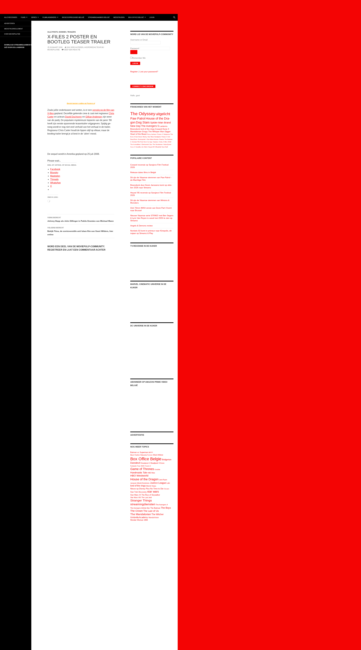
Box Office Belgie (145, 458)
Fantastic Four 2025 (137, 466)
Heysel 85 (151, 147)
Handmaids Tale (138, 472)
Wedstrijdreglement (13, 29)
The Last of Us (151, 510)
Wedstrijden (119, 17)
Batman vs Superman (139, 452)
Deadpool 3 (155, 463)
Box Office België (136, 17)
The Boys (166, 507)
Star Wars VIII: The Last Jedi (141, 497)
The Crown (136, 510)
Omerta (161, 139)
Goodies (62, 32)
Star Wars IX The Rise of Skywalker (145, 495)
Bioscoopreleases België (73, 17)
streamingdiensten (142, 504)
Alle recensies (10, 17)
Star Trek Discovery (138, 492)
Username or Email (139, 40)
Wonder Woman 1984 (139, 520)
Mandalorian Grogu (139, 131)
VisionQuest (167, 144)
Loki (168, 483)
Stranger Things (141, 500)
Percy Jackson (152, 134)
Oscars (166, 489)
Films (23, 17)
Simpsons (166, 134)
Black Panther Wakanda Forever (141, 455)
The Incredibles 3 (136, 144)
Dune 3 (166, 129)
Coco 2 (132, 147)
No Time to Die (156, 489)
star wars (153, 491)
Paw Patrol (137, 118)
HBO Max (151, 473)
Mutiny (145, 137)
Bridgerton (166, 459)
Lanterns (163, 126)
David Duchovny (73, 117)
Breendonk (135, 129)
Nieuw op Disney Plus (140, 489)
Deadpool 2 (145, 463)
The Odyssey (142, 113)
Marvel (148, 486)
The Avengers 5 (150, 126)
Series (34, 17)
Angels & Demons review (141, 226)
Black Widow (158, 455)
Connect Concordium (142, 86)
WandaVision (153, 518)
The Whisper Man (156, 131)
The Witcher (157, 514)
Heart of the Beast (138, 134)
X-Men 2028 (167, 142)
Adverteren (9, 23)
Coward (158, 129)
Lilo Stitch (144, 147)
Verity (161, 142)
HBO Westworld (139, 475)
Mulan (154, 486)
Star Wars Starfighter (154, 137)
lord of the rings (148, 129)
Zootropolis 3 (142, 139)
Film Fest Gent (142, 142)
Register (134, 71)
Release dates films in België (143, 172)
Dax (150, 144)
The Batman (155, 508)
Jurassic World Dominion (139, 483)
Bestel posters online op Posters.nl (81, 103)
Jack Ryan (163, 480)
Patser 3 (164, 137)
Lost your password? (148, 71)
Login (151, 17)
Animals (134, 142)
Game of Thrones (142, 469)
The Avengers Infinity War (140, 508)
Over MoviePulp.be (12, 34)
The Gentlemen (158, 144)
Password (134, 48)
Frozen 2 (148, 466)
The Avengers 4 (162, 505)
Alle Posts (52, 32)
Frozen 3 (160, 134)
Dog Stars (143, 122)
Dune (162, 463)
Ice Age (149, 142)
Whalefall (158, 147)
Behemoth (145, 144)
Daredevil (135, 463)
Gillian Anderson (93, 117)
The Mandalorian (140, 514)
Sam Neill (165, 147)
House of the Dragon (144, 479)
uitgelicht (163, 114)
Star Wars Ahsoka (153, 139)
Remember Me (139, 58)
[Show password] (133, 52)
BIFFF (151, 452)
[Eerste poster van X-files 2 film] (81, 76)
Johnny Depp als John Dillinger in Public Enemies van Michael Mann (80, 219)
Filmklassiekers (49, 17)
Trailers (71, 32)
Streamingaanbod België (99, 17)
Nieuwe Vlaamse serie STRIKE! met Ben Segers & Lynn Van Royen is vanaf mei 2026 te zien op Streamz (151, 218)
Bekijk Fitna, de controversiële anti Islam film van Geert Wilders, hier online (80, 231)
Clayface (156, 142)
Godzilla (138, 147)
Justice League (158, 482)
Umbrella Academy (139, 517)
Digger (168, 131)
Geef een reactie (72, 50)
